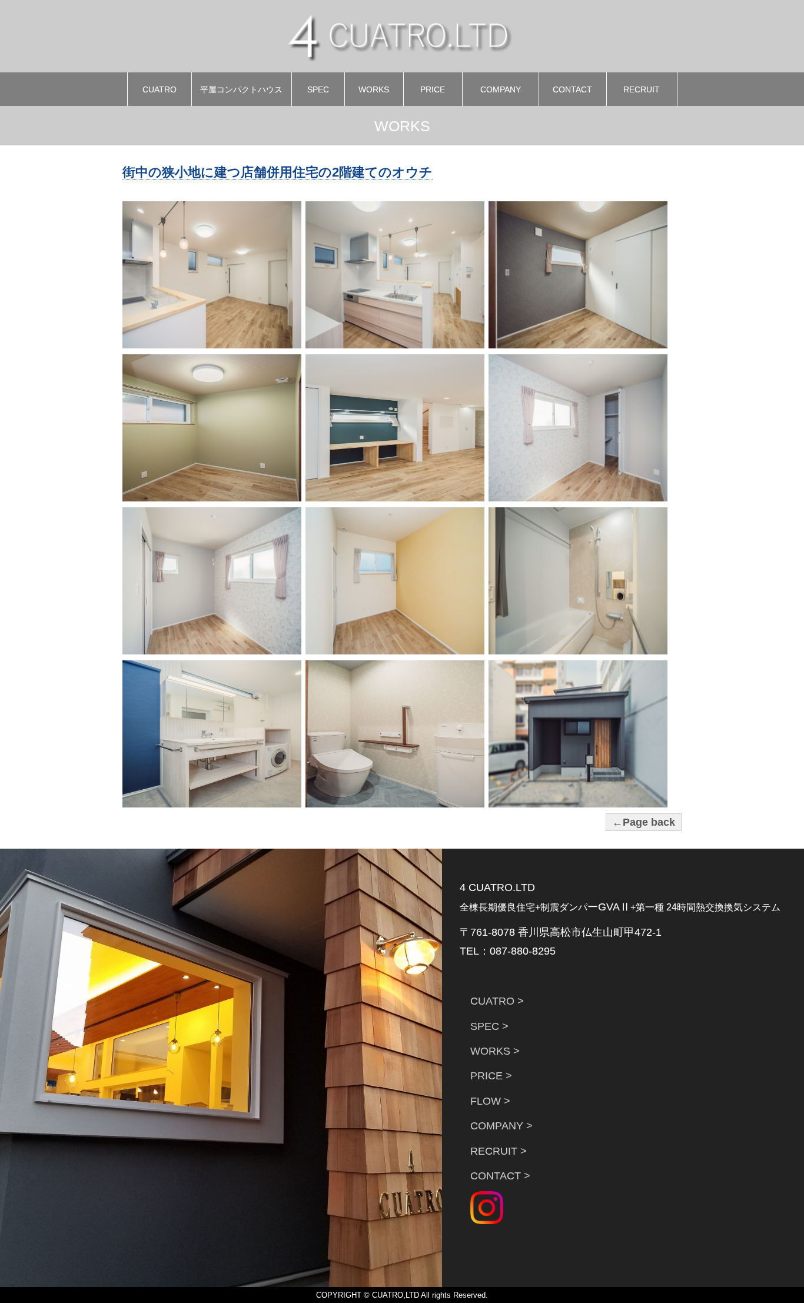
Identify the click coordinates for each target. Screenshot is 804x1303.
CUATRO (159, 89)
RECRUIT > (498, 1151)
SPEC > (489, 1026)
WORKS (373, 89)
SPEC (318, 89)
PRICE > (491, 1076)
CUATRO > (497, 1001)
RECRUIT (641, 89)
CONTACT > (500, 1176)
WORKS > (495, 1051)
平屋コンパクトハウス (241, 89)
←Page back (643, 822)
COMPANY (500, 89)
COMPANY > (501, 1126)
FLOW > (490, 1101)
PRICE (432, 89)
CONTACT (572, 89)
